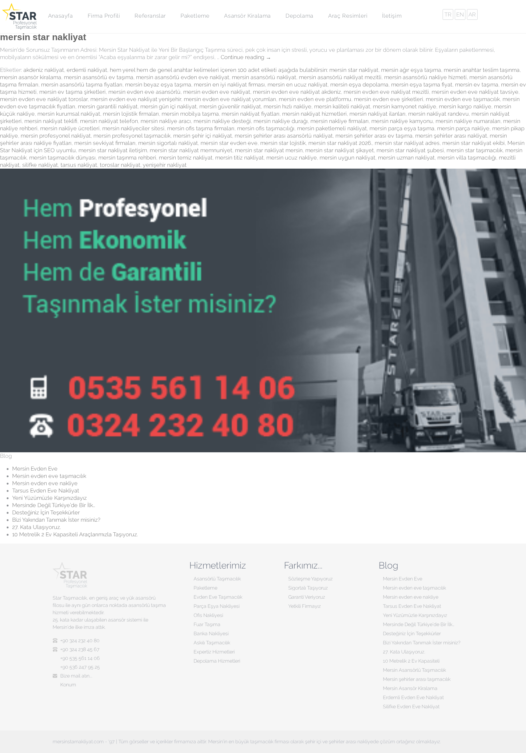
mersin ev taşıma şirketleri (72, 92)
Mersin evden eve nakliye (45, 483)
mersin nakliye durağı (281, 121)
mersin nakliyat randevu (438, 113)
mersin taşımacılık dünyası (62, 157)
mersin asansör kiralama (30, 77)
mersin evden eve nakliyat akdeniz (297, 92)
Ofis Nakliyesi (208, 615)
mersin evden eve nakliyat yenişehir (135, 99)
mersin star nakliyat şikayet (339, 150)
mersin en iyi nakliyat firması (229, 84)
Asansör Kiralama (247, 15)
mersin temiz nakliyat (185, 157)
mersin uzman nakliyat (406, 157)
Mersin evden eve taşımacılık (49, 476)
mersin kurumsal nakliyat (68, 113)
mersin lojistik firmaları (131, 113)
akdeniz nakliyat (43, 70)
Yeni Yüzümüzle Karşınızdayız (49, 498)
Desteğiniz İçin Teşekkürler (46, 512)
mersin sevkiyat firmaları (104, 143)
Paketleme (195, 15)
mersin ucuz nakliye (291, 157)
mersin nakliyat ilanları (377, 113)
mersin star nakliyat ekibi (473, 143)
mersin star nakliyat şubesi (410, 150)
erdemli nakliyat (87, 70)
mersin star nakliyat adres (407, 143)
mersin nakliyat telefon (109, 121)
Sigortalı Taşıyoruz (308, 588)
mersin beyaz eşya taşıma (158, 84)
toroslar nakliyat (120, 165)
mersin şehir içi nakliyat (202, 135)
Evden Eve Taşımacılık (218, 597)
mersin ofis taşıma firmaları (200, 128)
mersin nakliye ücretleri (70, 128)
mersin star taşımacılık (475, 150)
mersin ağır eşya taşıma (411, 70)
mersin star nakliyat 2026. (340, 143)
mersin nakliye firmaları (339, 121)
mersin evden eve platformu (315, 99)
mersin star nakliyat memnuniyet (191, 150)
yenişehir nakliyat (165, 165)
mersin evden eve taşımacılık (463, 99)
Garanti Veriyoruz (306, 597)
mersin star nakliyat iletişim (113, 150)
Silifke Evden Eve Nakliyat (411, 706)
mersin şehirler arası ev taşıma (373, 135)
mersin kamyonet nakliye (404, 106)
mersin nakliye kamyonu (402, 121)
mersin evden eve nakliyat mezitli (386, 92)
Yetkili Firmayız (304, 606)
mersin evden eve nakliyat (216, 92)
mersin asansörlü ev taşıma (98, 77)
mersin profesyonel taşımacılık (131, 135)
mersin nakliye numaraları (468, 121)
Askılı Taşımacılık (212, 643)
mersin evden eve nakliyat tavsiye (475, 92)
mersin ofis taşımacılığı (265, 128)
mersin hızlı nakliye (287, 106)
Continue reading (246, 57)
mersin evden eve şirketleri (388, 99)
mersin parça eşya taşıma (402, 128)
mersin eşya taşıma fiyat (421, 84)
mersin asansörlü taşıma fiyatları (81, 84)
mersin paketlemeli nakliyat (332, 128)
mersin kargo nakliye (465, 106)
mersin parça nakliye (463, 128)
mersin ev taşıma (476, 84)
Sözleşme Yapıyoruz (310, 579)
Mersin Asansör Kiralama (410, 688)
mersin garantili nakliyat (108, 106)
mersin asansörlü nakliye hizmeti (425, 77)
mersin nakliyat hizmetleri (314, 113)
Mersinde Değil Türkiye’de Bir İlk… (53, 505)
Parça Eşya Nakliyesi (217, 606)
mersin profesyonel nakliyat (56, 135)
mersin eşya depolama (359, 84)
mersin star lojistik (283, 143)
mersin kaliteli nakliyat (342, 106)
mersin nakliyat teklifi (50, 121)
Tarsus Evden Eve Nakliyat (45, 490)
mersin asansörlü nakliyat (264, 77)
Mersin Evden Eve (35, 468)
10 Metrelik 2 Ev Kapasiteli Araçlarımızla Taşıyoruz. (75, 534)
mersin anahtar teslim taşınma (482, 70)
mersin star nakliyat (44, 37)
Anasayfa (60, 15)
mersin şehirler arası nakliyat (451, 135)
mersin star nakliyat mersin (269, 150)
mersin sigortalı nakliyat (168, 143)
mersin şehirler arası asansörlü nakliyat (284, 135)
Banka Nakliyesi (211, 633)
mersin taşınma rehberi (127, 157)
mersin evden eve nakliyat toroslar (44, 99)
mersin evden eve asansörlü (144, 92)
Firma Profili (104, 15)
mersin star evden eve (229, 143)
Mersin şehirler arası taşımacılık (417, 679)
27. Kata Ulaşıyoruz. (36, 527)
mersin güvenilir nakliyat (230, 106)
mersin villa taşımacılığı (466, 157)
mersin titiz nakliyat (239, 157)
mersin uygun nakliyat (347, 157)
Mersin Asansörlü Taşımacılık (414, 670)
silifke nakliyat (40, 165)
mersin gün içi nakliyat (168, 106)
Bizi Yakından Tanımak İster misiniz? (56, 520)
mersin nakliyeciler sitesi (133, 128)
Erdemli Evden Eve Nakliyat (413, 697)
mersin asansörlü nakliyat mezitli (340, 77)
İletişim (392, 15)
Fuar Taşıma (207, 624)
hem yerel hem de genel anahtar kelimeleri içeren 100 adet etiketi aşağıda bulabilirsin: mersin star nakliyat (244, 70)
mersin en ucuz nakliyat (298, 84)
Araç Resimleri (347, 15)
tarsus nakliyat (79, 165)
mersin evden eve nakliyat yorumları (230, 99)
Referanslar (150, 15)
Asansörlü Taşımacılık (217, 579)
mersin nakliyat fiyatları (250, 113)
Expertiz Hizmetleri (214, 652)
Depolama (300, 15)
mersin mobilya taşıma (190, 113)
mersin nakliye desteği (222, 121)
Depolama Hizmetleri (217, 661)
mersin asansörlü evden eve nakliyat (182, 77)
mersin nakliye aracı (166, 121)
